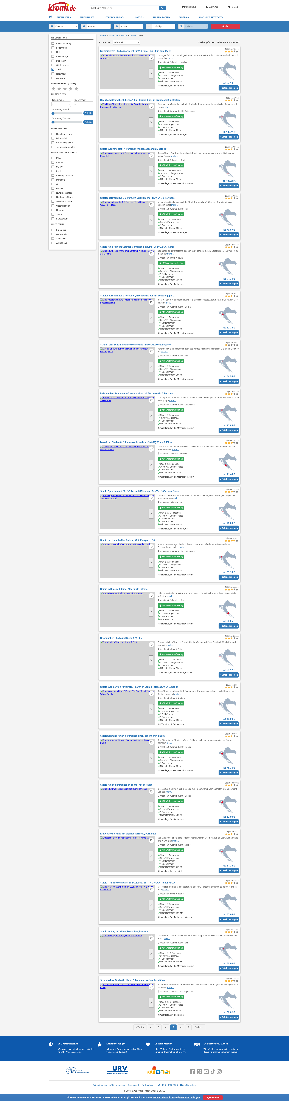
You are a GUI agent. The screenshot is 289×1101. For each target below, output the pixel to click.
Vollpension (61, 238)
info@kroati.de (189, 1085)
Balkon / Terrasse (64, 175)
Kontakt (234, 7)
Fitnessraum (62, 219)
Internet (60, 162)
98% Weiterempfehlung (172, 165)
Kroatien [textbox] (59, 26)
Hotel (58, 52)
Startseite (102, 35)
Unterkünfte (113, 35)
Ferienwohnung (63, 43)
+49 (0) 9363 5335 (169, 1085)
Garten (59, 188)
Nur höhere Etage (64, 197)
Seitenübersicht (100, 1085)
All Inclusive (61, 243)
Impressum (121, 1085)
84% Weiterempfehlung (172, 996)
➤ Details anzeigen (228, 88)
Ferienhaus (61, 48)
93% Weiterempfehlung (172, 67)
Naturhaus (61, 74)
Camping (60, 78)
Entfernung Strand (60, 109)
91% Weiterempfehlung (172, 361)
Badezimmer (79, 100)
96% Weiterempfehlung (172, 214)
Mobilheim (61, 61)
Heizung (60, 210)
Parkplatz (60, 180)
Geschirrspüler (63, 206)
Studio (59, 69)
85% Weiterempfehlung (172, 116)
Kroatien (132, 35)
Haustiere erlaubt (64, 134)
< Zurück (140, 1027)
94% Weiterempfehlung (172, 312)
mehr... (171, 58)
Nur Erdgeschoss (64, 193)
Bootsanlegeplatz (64, 142)
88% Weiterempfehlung (172, 752)
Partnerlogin (148, 1085)
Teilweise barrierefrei (65, 147)
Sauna (59, 214)
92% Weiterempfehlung (172, 703)
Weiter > (199, 1027)
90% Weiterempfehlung (172, 459)
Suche (225, 26)
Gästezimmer (62, 65)
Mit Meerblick (62, 138)
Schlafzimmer (57, 100)
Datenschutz (134, 1085)
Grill (58, 184)
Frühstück (61, 230)
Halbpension (62, 234)
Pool (58, 171)
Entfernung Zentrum (60, 118)
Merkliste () (190, 7)
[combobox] (63, 26)
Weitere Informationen (164, 1097)
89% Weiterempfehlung (172, 605)
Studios (124, 35)
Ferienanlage (62, 56)
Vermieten (213, 7)
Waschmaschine (64, 201)
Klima (59, 158)
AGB (111, 1085)
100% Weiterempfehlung (172, 263)
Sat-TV (59, 167)
